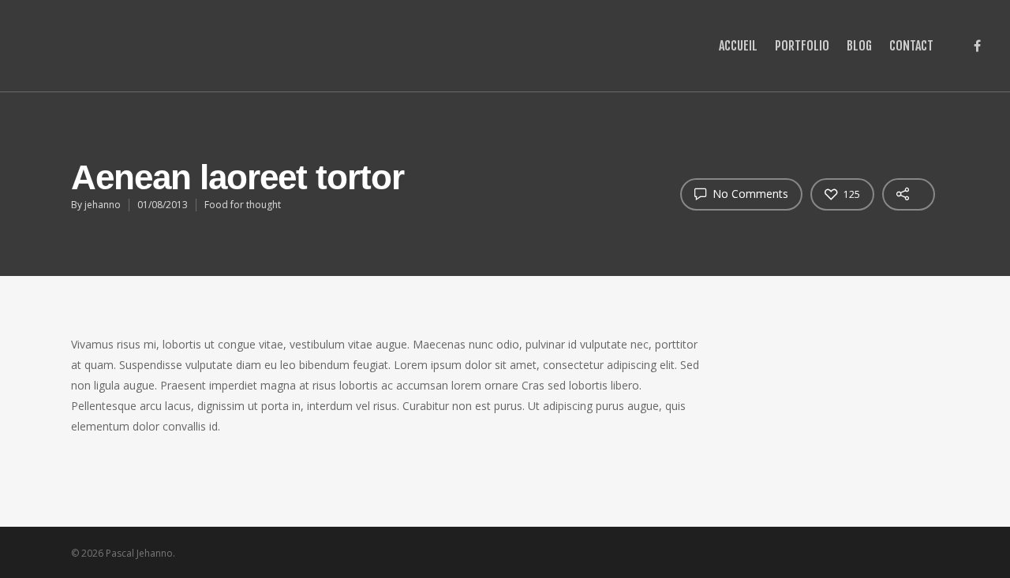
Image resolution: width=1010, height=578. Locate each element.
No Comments (748, 193)
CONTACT (911, 46)
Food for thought (242, 204)
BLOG (859, 46)
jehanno (102, 204)
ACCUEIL (738, 46)
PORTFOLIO (802, 46)
